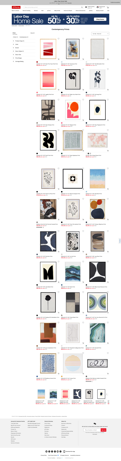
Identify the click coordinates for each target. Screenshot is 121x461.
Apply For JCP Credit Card (34, 425)
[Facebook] (52, 451)
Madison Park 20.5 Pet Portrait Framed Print (47, 224)
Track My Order (14, 423)
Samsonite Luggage (31, 416)
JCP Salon (47, 429)
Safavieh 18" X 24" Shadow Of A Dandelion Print (47, 317)
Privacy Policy (44, 455)
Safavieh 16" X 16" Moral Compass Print (70, 193)
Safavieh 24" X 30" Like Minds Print (44, 287)
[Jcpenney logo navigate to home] (16, 7)
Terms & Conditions (51, 458)
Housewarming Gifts (22, 416)
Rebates (13, 441)
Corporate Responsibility (67, 431)
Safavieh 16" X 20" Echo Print (68, 287)
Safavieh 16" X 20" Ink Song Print (93, 94)
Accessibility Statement (75, 455)
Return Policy (14, 431)
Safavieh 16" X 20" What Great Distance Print (96, 287)
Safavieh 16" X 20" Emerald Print (93, 348)
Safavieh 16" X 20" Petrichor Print (44, 256)
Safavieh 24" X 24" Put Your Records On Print (96, 317)
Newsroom (63, 429)
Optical (46, 433)
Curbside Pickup (48, 425)
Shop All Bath (37, 416)
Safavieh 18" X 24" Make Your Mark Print (70, 94)
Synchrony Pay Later (15, 435)
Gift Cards (13, 439)
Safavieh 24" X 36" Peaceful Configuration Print (72, 348)
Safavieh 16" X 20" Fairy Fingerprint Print (95, 125)
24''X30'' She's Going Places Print (93, 155)
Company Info (64, 427)
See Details (95, 434)
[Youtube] (57, 451)
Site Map (63, 437)
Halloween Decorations (56, 416)
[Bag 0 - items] (107, 7)
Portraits (47, 431)
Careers (63, 425)
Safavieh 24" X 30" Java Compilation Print (46, 348)
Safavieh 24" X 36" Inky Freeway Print (45, 125)
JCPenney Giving (65, 433)
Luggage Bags (64, 416)
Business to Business (66, 423)
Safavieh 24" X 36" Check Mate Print (69, 317)
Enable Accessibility (115, 2)
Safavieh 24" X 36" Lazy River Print (94, 256)
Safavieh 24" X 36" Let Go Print (68, 256)
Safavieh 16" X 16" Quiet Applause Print (70, 155)
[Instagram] (49, 451)
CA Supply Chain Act (64, 455)
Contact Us (13, 429)
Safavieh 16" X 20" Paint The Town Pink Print (47, 64)
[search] (82, 7)
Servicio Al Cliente (15, 443)
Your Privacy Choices (52, 455)
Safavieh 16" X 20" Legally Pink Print (45, 94)
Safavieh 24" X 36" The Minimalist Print (95, 64)
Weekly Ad (47, 427)
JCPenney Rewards (15, 427)
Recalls (12, 437)
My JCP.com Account (15, 425)
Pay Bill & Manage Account (34, 423)
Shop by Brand (64, 435)
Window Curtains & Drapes (46, 416)
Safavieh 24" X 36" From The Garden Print (71, 224)
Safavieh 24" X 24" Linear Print (68, 378)
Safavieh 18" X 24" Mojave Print (68, 125)
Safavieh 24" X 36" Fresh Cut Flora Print (45, 193)
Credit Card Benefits (32, 427)
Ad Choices (59, 458)
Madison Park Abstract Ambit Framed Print (96, 378)
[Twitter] (46, 451)
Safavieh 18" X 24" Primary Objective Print (96, 224)
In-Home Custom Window (50, 437)
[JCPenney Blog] (60, 451)
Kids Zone (47, 435)
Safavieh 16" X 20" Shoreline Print (94, 193)
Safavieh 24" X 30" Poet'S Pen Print (44, 155)
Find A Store (47, 423)
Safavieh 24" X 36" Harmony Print (69, 64)
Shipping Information (16, 433)
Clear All (32, 33)
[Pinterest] (55, 451)
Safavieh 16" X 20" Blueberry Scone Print (46, 378)
